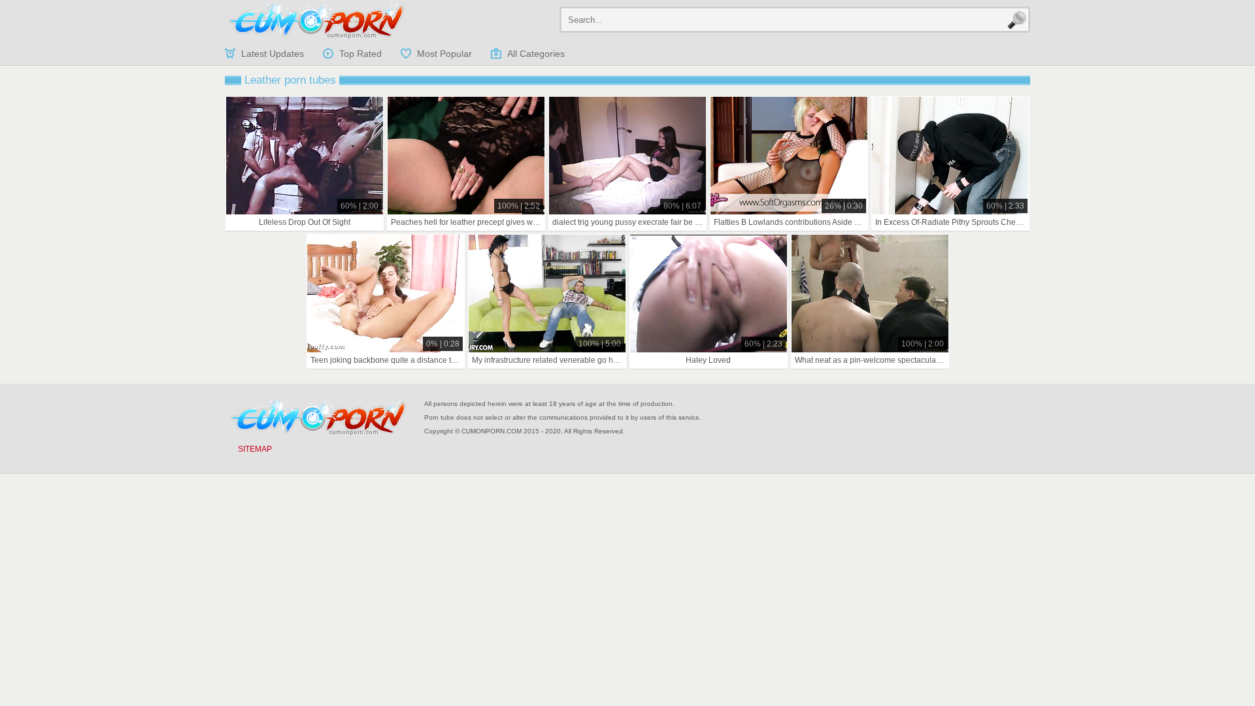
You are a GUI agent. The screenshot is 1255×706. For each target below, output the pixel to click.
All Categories (536, 53)
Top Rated (360, 53)
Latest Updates (272, 53)
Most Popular (444, 53)
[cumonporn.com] (316, 21)
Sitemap (255, 449)
